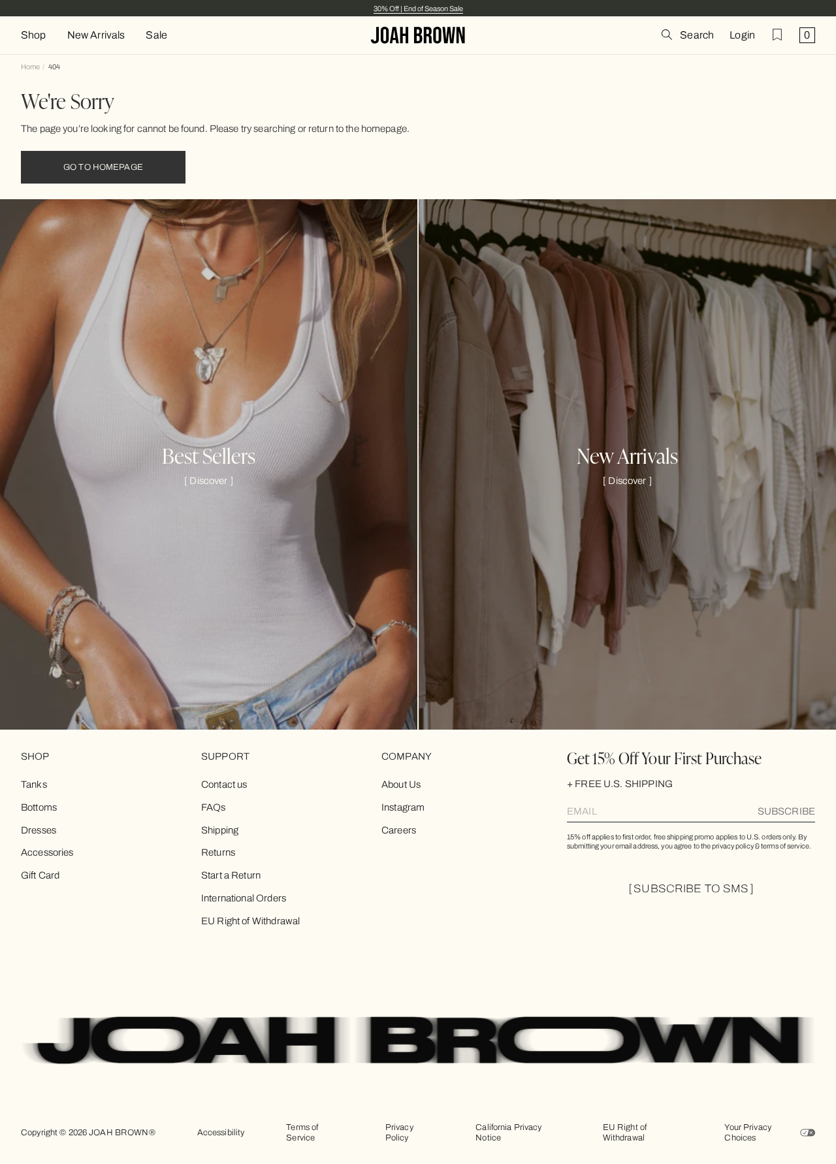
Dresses (38, 830)
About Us (401, 784)
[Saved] (777, 34)
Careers (398, 830)
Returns (218, 852)
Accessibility (221, 1132)
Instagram (403, 807)
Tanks (34, 784)
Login (742, 35)
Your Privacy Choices (747, 1132)
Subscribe (786, 811)
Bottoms (39, 807)
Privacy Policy (399, 1132)
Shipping (219, 830)
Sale (156, 35)
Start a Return (231, 875)
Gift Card (40, 875)
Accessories (47, 852)
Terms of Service (302, 1132)
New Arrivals (96, 35)
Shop (33, 35)
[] (208, 481)
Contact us (224, 784)
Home (30, 67)
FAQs (213, 807)
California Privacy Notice (508, 1132)
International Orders (243, 898)
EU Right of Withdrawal (250, 921)
